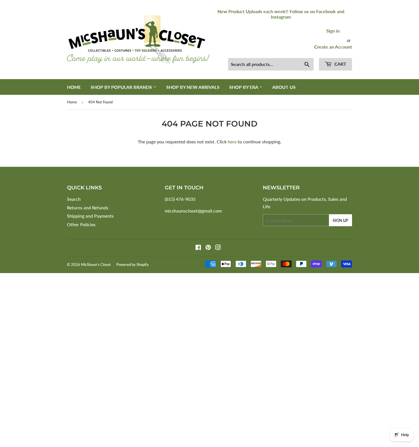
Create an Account (333, 46)
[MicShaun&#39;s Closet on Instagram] (218, 247)
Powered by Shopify (132, 264)
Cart (339, 64)
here (232, 141)
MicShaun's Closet (96, 264)
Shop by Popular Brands (122, 87)
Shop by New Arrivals (192, 87)
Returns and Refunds (87, 207)
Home (74, 87)
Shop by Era (244, 87)
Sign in (333, 30)
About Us (284, 87)
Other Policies (81, 224)
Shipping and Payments (90, 216)
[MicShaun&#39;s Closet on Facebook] (198, 247)
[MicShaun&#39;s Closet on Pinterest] (208, 247)
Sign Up (340, 220)
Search (74, 199)
